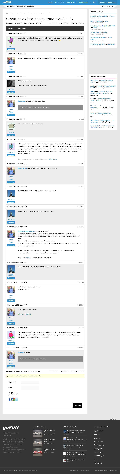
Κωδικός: (10, 387)
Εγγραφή (112, 2)
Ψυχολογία (98, 463)
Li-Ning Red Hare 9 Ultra (97, 44)
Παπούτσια (28, 13)
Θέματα (12, 13)
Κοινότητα (58, 2)
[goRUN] (9, 3)
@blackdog (21, 101)
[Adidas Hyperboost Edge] (37, 455)
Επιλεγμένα (98, 449)
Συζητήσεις (71, 2)
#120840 (80, 186)
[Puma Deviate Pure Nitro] (37, 446)
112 (80, 23)
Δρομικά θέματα (20, 13)
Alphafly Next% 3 (95, 32)
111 (77, 23)
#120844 (80, 282)
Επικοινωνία (30, 6)
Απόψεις (97, 434)
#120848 (80, 348)
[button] (10, 400)
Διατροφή (97, 438)
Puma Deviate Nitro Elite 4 (98, 37)
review (27, 257)
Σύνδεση (103, 2)
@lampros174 (22, 168)
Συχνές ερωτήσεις (21, 6)
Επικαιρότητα (99, 445)
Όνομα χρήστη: (12, 382)
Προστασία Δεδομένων (100, 470)
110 (73, 23)
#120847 (80, 328)
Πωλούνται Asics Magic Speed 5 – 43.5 (102, 26)
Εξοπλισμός (98, 442)
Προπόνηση (98, 452)
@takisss (21, 352)
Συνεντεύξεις (99, 456)
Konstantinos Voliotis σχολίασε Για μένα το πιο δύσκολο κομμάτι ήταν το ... (74, 454)
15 (67, 23)
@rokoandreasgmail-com (26, 231)
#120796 (80, 139)
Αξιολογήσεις (83, 2)
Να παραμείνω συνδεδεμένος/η (13, 393)
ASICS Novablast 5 (96, 21)
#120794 (80, 119)
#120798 (80, 164)
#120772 (80, 54)
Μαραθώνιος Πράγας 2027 (98, 16)
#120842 (80, 227)
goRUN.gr (15, 470)
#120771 (80, 33)
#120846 (80, 305)
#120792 (80, 76)
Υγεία (96, 459)
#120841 (80, 206)
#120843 (80, 262)
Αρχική (50, 2)
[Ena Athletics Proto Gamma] (37, 436)
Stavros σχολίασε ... (72, 460)
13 (62, 23)
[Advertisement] (103, 61)
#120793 (80, 96)
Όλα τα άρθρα (10, 6)
